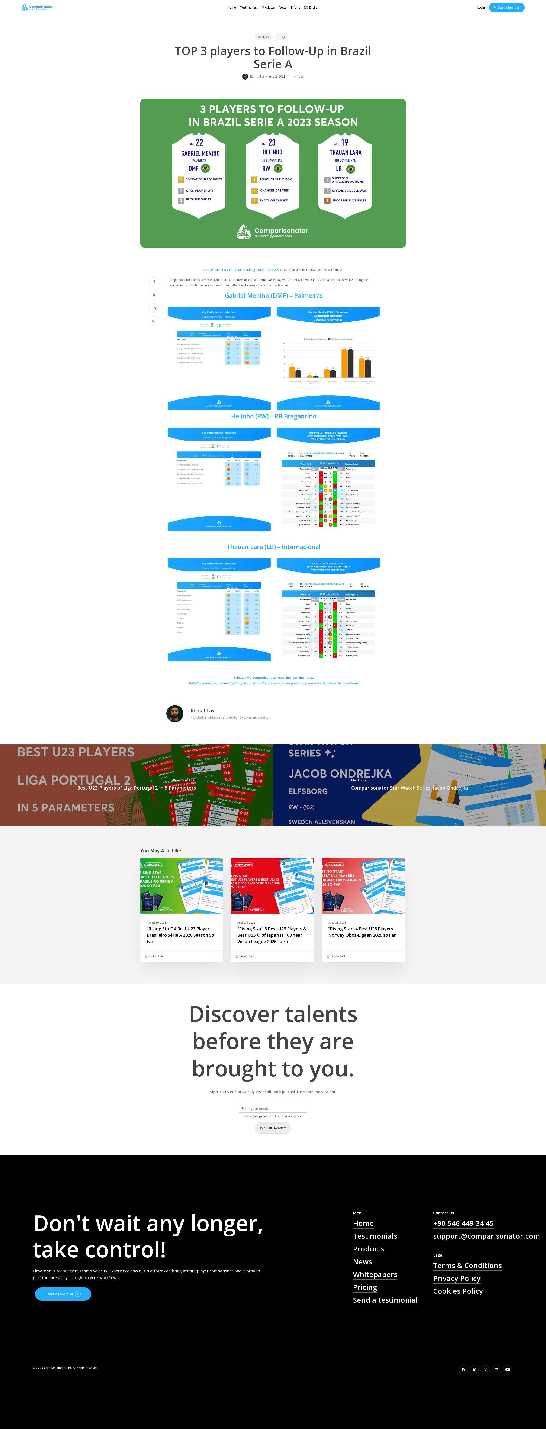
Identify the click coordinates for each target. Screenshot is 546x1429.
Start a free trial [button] (59, 1294)
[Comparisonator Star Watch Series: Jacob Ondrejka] (409, 785)
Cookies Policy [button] (458, 1291)
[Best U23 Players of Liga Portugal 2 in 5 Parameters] (136, 785)
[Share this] (154, 282)
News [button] (362, 1261)
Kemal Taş (257, 76)
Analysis (263, 37)
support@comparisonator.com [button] (486, 1236)
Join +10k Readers (273, 1128)
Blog (282, 37)
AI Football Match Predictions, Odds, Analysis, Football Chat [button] (392, 1323)
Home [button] (363, 1223)
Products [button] (368, 1249)
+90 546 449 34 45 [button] (463, 1223)
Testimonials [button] (375, 1236)
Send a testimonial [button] (385, 1300)
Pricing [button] (365, 1287)
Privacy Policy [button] (457, 1278)
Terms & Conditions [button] (467, 1265)
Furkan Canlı (156, 956)
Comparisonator (246, 683)
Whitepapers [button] (375, 1274)
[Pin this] (154, 321)
